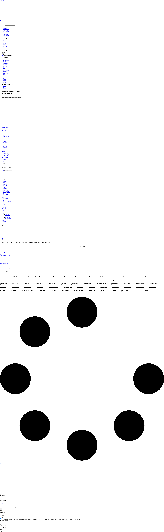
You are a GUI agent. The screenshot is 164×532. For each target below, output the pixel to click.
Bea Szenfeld (13, 294)
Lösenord (3, 53)
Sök (0, 271)
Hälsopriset (136, 294)
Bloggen (3, 151)
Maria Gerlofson (42, 294)
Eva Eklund (113, 294)
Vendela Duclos (127, 287)
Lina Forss (134, 280)
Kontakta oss (5, 181)
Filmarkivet (4, 140)
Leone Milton (64, 280)
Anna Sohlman (80, 290)
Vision (4, 59)
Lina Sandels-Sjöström (101, 287)
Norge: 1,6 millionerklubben (7, 95)
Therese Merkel (133, 283)
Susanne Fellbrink (99, 280)
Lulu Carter (52, 297)
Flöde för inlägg (2, 276)
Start (2, 186)
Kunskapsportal (4, 209)
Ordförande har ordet (6, 60)
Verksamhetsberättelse (6, 66)
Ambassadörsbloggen (6, 154)
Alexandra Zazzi (3, 287)
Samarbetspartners (5, 73)
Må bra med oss (5, 157)
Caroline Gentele (39, 287)
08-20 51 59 (4, 499)
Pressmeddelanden (5, 78)
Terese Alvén (28, 297)
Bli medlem (5, 28)
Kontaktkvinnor (5, 63)
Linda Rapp (102, 294)
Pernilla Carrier (27, 290)
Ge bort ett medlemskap (6, 30)
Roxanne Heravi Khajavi (5, 283)
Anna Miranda (19, 283)
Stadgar (4, 74)
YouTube (4, 87)
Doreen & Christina (40, 297)
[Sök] (9, 528)
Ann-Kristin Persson (146, 283)
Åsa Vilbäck (40, 283)
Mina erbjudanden (5, 43)
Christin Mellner (40, 290)
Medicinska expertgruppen (7, 201)
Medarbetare (5, 64)
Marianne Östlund (153, 287)
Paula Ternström (76, 280)
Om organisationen (6, 198)
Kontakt (3, 220)
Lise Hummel (30, 283)
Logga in (4, 40)
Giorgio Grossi (92, 290)
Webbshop (3, 219)
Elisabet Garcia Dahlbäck (81, 297)
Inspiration (4, 159)
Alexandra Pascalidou (78, 294)
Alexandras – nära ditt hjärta (7, 148)
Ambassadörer (5, 62)
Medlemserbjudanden (6, 31)
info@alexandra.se (4, 500)
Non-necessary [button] (2, 521)
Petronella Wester (140, 290)
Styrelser (4, 200)
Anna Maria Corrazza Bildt (27, 294)
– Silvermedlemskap (6, 29)
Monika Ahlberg (27, 287)
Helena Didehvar (65, 294)
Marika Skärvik (65, 283)
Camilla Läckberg (52, 283)
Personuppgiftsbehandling (6, 32)
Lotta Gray (63, 287)
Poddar (3, 144)
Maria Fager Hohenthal (65, 297)
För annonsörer (5, 185)
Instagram (4, 89)
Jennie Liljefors (91, 294)
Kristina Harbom (15, 290)
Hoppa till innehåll (2, 0)
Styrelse (4, 61)
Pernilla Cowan (3, 290)
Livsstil (4, 161)
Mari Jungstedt (104, 290)
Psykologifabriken (3, 297)
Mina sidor (4, 41)
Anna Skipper (15, 287)
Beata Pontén (2, 294)
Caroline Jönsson (74, 287)
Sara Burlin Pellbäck (140, 287)
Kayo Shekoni (147, 294)
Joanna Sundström (3, 258)
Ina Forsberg (111, 280)
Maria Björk (53, 294)
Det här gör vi (5, 67)
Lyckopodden (5, 147)
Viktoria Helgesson (145, 280)
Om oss (3, 197)
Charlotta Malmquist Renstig (97, 297)
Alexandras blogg (5, 153)
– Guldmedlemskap (6, 34)
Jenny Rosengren (16, 297)
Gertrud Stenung (100, 283)
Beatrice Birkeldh (87, 287)
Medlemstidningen (5, 46)
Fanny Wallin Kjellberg (53, 290)
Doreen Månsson (124, 294)
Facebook (4, 86)
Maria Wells (87, 280)
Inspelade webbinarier (6, 135)
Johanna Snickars (114, 287)
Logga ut (4, 44)
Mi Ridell (122, 283)
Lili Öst (28, 280)
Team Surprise (77, 283)
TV (2, 138)
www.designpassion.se (88, 235)
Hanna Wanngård (51, 287)
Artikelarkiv (5, 165)
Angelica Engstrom (68, 290)
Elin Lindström (115, 290)
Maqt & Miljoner (5, 146)
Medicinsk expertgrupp (6, 70)
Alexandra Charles (5, 127)
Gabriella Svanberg (17, 280)
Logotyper (4, 80)
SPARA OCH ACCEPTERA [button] (4, 523)
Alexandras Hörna (5, 141)
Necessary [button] (1, 518)
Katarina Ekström (39, 280)
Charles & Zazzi (7, 214)
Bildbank (4, 79)
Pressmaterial (5, 206)
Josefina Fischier (122, 280)
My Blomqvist (112, 283)
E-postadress (3, 52)
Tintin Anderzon (127, 290)
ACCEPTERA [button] (2, 511)
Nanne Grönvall (152, 290)
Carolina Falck (88, 283)
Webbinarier (5, 42)
